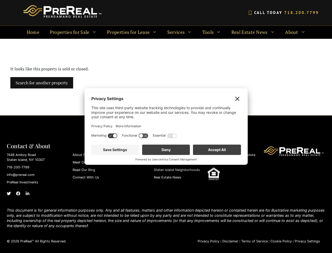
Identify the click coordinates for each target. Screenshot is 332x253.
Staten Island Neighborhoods (177, 170)
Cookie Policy (281, 241)
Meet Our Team (84, 162)
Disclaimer (230, 241)
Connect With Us (86, 177)
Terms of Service (254, 241)
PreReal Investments (22, 182)
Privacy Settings (307, 241)
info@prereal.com (20, 175)
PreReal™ (27, 241)
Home (33, 32)
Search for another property (42, 82)
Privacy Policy (208, 241)
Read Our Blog (84, 170)
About (291, 32)
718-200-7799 (18, 167)
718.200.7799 (301, 12)
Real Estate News (167, 177)
